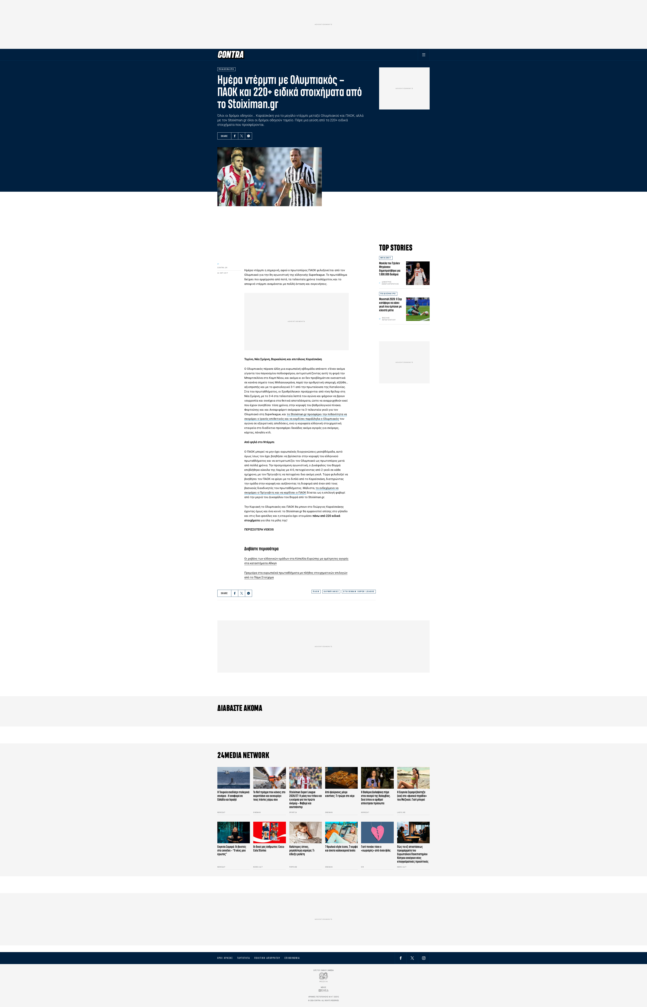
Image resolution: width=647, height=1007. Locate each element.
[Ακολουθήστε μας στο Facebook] (400, 958)
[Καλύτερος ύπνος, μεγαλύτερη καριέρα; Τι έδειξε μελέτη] (305, 832)
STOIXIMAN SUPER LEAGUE (358, 591)
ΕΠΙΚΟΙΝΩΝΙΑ (292, 958)
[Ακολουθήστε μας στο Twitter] (412, 958)
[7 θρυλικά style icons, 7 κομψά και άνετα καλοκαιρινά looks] (341, 832)
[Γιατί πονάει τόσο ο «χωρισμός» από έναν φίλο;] (377, 832)
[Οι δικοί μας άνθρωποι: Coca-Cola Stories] (269, 832)
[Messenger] (248, 136)
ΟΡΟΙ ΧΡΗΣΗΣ (225, 958)
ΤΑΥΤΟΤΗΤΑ (243, 958)
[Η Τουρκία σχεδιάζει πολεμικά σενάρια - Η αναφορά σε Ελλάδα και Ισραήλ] (233, 778)
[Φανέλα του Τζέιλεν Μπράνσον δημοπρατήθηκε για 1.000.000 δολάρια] (418, 273)
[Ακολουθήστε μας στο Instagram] (423, 958)
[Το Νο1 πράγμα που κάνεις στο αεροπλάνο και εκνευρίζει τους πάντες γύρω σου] (269, 778)
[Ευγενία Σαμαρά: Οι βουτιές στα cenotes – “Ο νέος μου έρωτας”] (233, 832)
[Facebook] (234, 136)
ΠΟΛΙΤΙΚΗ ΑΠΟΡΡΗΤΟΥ (267, 958)
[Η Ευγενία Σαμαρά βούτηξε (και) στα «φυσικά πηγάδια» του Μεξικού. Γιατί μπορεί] (413, 778)
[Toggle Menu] (424, 54)
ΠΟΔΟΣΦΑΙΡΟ (388, 294)
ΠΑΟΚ (316, 591)
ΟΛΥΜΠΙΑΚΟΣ (331, 591)
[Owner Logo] (323, 977)
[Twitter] (241, 136)
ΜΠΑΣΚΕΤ (385, 258)
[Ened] (324, 990)
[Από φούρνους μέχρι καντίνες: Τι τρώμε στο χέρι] (341, 778)
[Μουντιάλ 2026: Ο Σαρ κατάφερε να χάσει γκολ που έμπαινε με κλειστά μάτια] (418, 309)
